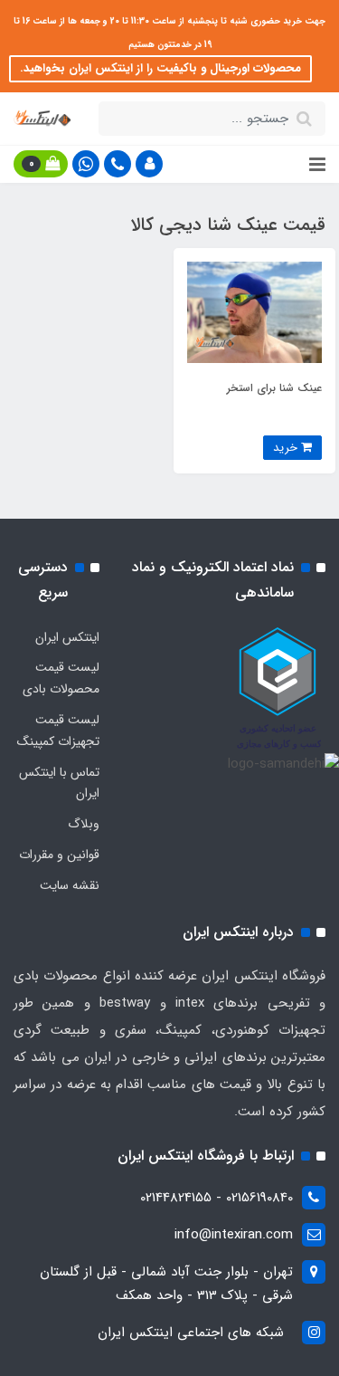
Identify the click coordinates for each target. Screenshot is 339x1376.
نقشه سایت (69, 885)
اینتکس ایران (67, 637)
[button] (149, 163)
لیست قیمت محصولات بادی (61, 678)
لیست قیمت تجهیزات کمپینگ (58, 730)
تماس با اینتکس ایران (59, 783)
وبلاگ (83, 824)
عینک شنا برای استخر (274, 388)
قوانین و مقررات (59, 855)
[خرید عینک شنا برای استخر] (255, 311)
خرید (287, 447)
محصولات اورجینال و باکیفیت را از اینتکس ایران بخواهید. (160, 68)
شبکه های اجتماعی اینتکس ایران (191, 1332)
